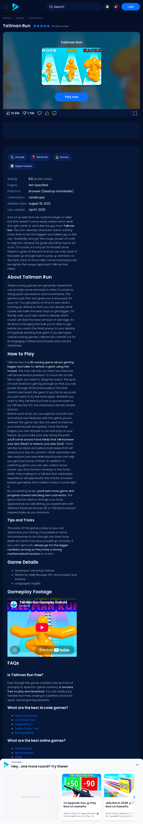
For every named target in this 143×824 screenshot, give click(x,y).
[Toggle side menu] (4, 7)
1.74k (31, 113)
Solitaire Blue (24, 748)
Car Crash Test (25, 720)
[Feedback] (54, 113)
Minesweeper (24, 753)
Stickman (42, 157)
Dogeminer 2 (23, 724)
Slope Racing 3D (26, 716)
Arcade (20, 18)
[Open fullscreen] (135, 113)
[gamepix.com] (15, 6)
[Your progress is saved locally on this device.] (47, 113)
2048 (18, 757)
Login (131, 6)
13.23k (15, 113)
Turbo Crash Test (27, 728)
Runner (64, 157)
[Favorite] (116, 6)
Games (7, 18)
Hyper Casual (23, 166)
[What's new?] (107, 6)
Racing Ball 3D (24, 733)
